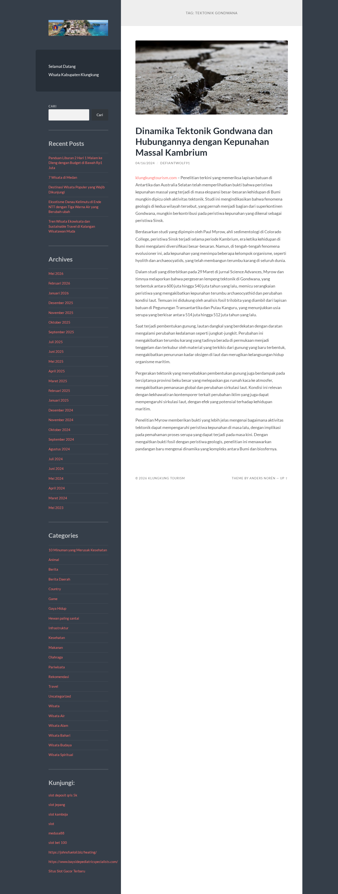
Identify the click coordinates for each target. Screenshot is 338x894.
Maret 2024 (58, 498)
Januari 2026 (59, 293)
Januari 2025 (59, 400)
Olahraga (56, 657)
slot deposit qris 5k (63, 795)
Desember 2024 (61, 410)
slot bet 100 (58, 842)
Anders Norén (262, 478)
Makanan (56, 647)
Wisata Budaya (60, 745)
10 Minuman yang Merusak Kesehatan (78, 550)
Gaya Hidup (57, 608)
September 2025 (61, 332)
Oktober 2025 (59, 322)
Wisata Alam (58, 725)
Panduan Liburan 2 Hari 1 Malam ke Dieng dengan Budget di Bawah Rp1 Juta (75, 163)
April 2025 (57, 371)
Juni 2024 (56, 468)
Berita (53, 569)
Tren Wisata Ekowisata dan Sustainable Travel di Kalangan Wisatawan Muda (72, 226)
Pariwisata (57, 667)
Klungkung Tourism (166, 478)
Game (53, 599)
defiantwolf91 (175, 163)
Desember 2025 (61, 303)
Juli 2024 (56, 459)
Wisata (54, 706)
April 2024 (57, 488)
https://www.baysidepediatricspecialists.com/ (83, 862)
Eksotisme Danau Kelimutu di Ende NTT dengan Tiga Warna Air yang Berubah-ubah (75, 207)
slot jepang (57, 804)
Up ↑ (284, 478)
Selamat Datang (62, 66)
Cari (53, 106)
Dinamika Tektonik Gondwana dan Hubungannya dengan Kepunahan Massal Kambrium (204, 141)
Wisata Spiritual (61, 755)
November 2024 (61, 420)
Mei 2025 (56, 361)
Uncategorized (60, 696)
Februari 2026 (59, 283)
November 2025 (61, 312)
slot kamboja (58, 814)
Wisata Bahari (59, 735)
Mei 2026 (56, 273)
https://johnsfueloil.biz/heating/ (73, 852)
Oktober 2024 (59, 430)
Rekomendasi (59, 677)
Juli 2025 (56, 342)
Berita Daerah (59, 579)
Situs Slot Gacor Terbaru (67, 871)
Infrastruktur (59, 628)
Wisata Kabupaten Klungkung (74, 74)
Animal (54, 560)
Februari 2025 (59, 390)
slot (51, 824)
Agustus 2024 (59, 449)
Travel (53, 686)
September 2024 (61, 439)
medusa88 (56, 833)
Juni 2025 (56, 351)
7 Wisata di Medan (63, 177)
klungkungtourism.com (156, 177)
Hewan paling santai (64, 618)
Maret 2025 (58, 381)
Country (55, 589)
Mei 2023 (56, 508)
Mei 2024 (56, 478)
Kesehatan (57, 637)
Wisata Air (57, 716)
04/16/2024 (145, 163)
